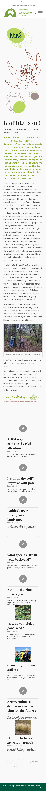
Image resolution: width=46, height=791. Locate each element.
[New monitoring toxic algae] (23, 579)
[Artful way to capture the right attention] (23, 428)
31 (19, 766)
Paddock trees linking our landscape (18, 514)
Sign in (23, 2)
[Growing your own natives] (23, 654)
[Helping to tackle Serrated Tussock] (23, 727)
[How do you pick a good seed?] (23, 612)
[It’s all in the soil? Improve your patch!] (23, 467)
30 (14, 766)
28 (24, 762)
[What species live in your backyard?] (23, 544)
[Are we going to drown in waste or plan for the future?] (23, 691)
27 (19, 762)
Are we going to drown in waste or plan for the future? (21, 705)
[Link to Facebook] (37, 788)
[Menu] (39, 12)
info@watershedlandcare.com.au (23, 6)
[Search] (33, 12)
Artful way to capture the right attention (20, 443)
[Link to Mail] (41, 788)
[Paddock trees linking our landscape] (23, 500)
